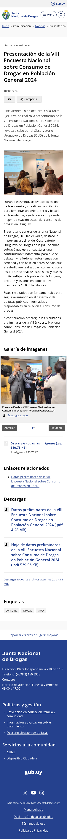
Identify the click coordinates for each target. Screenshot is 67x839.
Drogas (27, 610)
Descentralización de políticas (27, 733)
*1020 (11, 752)
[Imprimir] (9, 99)
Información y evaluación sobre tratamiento (29, 724)
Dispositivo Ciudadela (22, 758)
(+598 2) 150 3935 (28, 674)
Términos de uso (33, 823)
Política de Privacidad (34, 830)
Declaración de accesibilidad (33, 817)
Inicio (5, 26)
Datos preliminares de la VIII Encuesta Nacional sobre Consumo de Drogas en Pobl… (35, 481)
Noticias (40, 26)
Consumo (11, 610)
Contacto (8, 679)
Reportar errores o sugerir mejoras (33, 635)
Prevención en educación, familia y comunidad (31, 714)
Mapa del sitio (33, 810)
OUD (41, 610)
